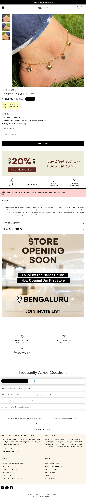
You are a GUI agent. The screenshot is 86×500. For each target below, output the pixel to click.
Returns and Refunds (12, 463)
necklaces (50, 479)
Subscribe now (43, 429)
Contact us (7, 476)
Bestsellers (51, 469)
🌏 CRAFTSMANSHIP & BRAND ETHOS (43, 381)
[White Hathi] (43, 7)
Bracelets (50, 473)
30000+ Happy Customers (43, 3)
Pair (14, 134)
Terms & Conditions (12, 479)
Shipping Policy (9, 466)
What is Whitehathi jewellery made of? (16, 389)
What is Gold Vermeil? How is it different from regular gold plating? (26, 395)
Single (6, 134)
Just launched (52, 463)
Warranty (6, 473)
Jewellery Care (9, 469)
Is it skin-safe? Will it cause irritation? (16, 407)
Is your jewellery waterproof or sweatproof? (17, 401)
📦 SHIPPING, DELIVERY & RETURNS (71, 381)
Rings (48, 476)
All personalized (53, 466)
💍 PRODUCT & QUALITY (15, 381)
